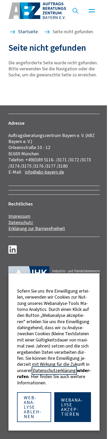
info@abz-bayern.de (44, 172)
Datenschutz (20, 222)
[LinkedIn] (12, 249)
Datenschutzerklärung (54, 370)
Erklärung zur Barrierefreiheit (36, 228)
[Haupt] (92, 10)
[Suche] (75, 11)
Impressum (19, 216)
